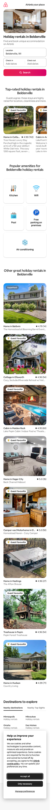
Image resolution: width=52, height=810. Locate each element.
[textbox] (14, 63)
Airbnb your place (35, 4)
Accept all (25, 776)
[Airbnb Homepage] (5, 4)
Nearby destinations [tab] (13, 707)
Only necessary (25, 784)
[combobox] (25, 53)
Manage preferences (25, 791)
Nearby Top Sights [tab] (36, 707)
